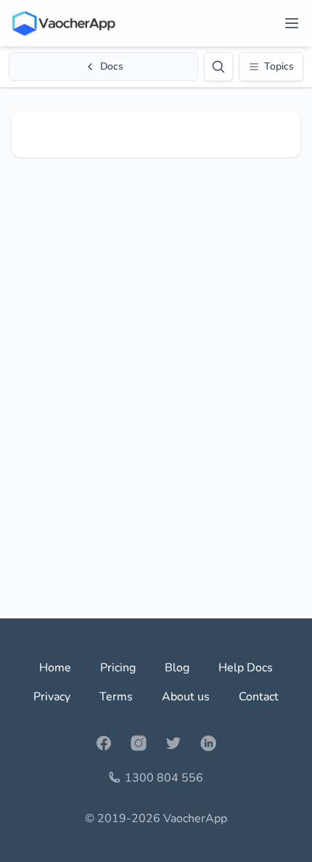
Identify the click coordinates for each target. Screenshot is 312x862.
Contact (259, 697)
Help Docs (245, 668)
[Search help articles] (218, 66)
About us (186, 697)
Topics (279, 66)
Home (55, 668)
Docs (111, 66)
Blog (177, 668)
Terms (116, 697)
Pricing (118, 668)
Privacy (51, 697)
